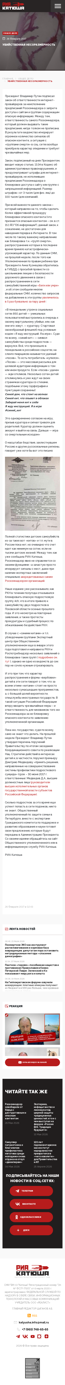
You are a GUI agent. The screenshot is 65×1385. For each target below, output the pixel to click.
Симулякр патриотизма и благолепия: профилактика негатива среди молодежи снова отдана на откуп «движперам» (15, 1152)
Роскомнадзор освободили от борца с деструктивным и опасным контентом (15, 1111)
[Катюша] (13, 6)
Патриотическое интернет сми (32, 1277)
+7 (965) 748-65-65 (35, 1329)
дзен (26, 1230)
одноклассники (30, 1217)
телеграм (27, 1191)
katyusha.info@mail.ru (34, 1322)
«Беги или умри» (48, 285)
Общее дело (10, 33)
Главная (7, 78)
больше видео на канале (34, 1062)
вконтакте (29, 1204)
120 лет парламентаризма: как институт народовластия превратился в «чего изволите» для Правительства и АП (45, 1152)
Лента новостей (22, 929)
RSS (34, 1315)
